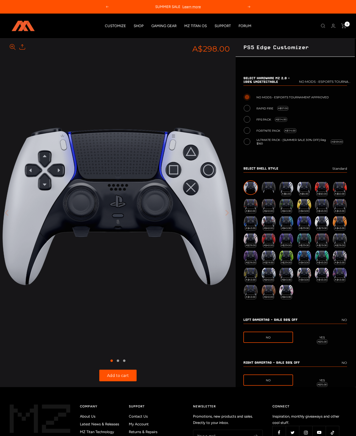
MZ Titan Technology (97, 432)
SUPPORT (223, 26)
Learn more (191, 7)
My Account (139, 424)
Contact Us (138, 416)
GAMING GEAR (164, 26)
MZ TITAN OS (195, 26)
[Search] (323, 26)
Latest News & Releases (99, 424)
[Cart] (343, 25)
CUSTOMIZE (115, 26)
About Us (87, 416)
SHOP (139, 26)
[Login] (333, 26)
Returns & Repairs (143, 432)
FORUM (245, 26)
